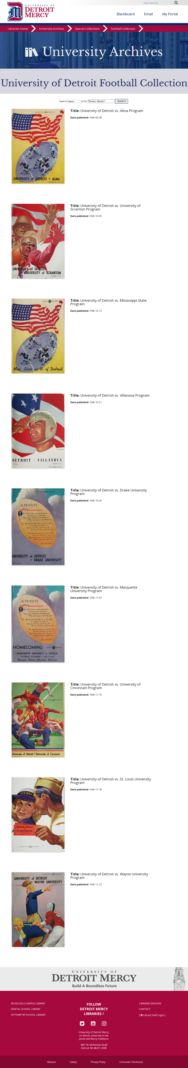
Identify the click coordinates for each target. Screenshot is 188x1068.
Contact (144, 1009)
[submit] (177, 2)
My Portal (170, 13)
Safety (73, 1062)
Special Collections (87, 28)
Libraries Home (18, 28)
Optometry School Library (28, 1014)
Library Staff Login (153, 1015)
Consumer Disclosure (131, 1062)
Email (148, 13)
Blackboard (126, 13)
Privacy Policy (98, 1062)
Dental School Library (25, 1009)
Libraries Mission (150, 1003)
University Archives (51, 28)
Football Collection (123, 28)
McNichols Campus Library (28, 1003)
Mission (51, 1062)
